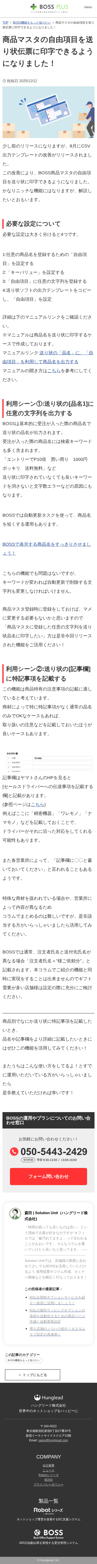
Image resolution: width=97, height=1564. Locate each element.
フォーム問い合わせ (48, 1176)
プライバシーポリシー (48, 1484)
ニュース (48, 1470)
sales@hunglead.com (53, 1440)
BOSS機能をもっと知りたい (32, 22)
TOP (5, 22)
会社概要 (48, 1465)
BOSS (49, 1480)
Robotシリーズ (49, 1475)
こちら (54, 370)
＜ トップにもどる (32, 1375)
